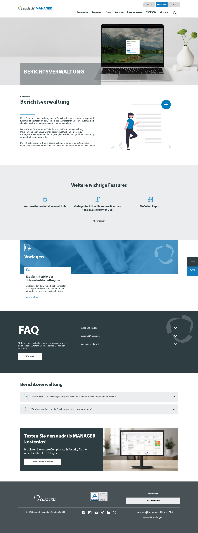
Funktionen (82, 12)
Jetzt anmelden (153, 501)
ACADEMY (151, 12)
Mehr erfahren (32, 297)
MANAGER (161, 5)
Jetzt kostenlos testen (42, 462)
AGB (171, 512)
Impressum (141, 512)
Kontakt (30, 356)
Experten (119, 12)
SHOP (174, 5)
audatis (149, 5)
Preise (108, 12)
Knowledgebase (134, 12)
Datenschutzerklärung (157, 512)
